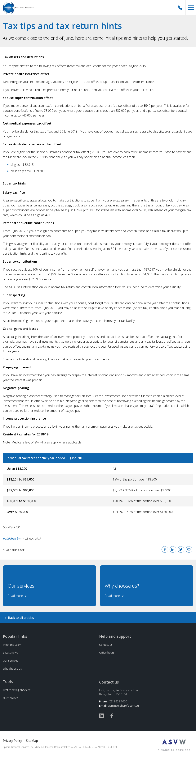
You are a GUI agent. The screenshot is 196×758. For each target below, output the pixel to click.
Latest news (10, 652)
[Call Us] (180, 7)
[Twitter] (181, 549)
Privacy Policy (12, 741)
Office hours (106, 652)
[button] (190, 7)
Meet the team (12, 644)
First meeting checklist (16, 690)
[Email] (189, 549)
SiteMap (32, 741)
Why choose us (12, 668)
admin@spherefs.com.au (123, 705)
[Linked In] (173, 549)
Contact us (106, 644)
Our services (10, 660)
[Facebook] (165, 549)
